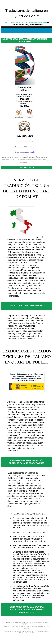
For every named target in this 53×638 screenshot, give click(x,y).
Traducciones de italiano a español (14, 622)
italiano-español (30, 152)
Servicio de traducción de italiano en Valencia (25, 22)
